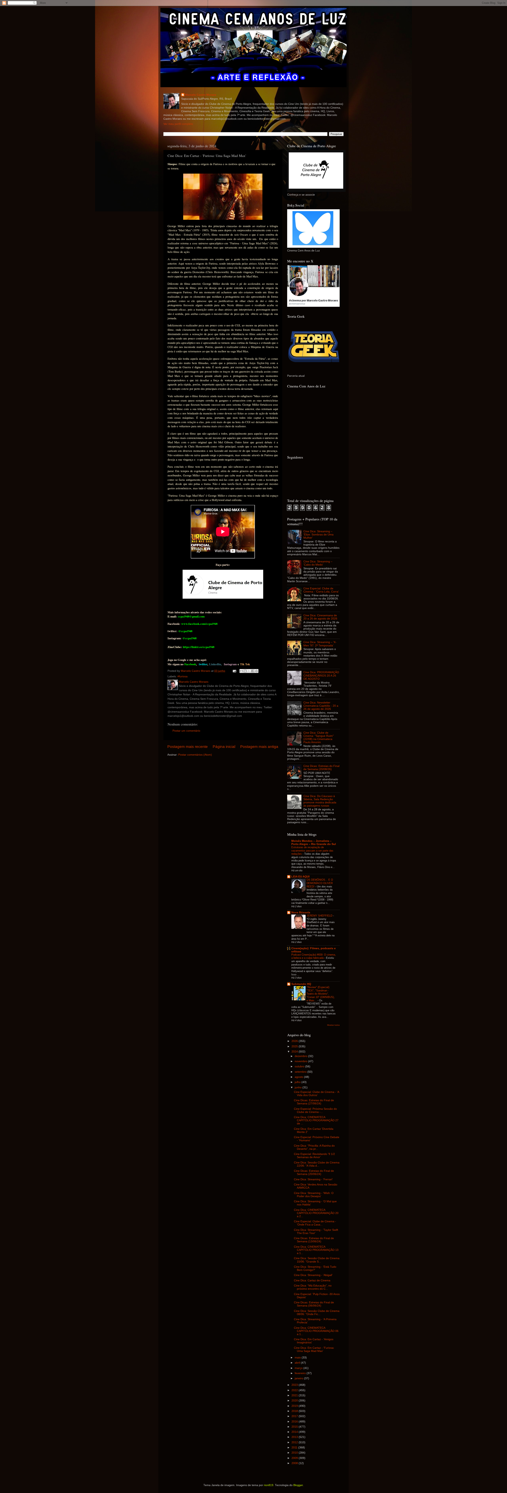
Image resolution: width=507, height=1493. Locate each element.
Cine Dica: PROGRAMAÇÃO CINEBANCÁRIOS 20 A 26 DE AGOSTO (321, 675)
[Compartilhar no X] (249, 671)
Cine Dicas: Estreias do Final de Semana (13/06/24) (314, 1240)
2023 (295, 1384)
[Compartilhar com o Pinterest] (256, 671)
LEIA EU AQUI (300, 876)
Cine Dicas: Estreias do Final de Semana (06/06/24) (314, 1304)
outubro (300, 1066)
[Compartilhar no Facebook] (253, 671)
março (299, 1368)
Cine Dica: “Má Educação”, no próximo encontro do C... (313, 1287)
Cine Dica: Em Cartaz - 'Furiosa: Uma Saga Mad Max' (314, 1349)
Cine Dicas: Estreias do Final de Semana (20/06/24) (314, 1172)
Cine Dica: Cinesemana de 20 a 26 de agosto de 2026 (320, 617)
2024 (295, 1051)
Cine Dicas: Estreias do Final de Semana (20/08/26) (321, 768)
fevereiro (301, 1373)
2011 (295, 1447)
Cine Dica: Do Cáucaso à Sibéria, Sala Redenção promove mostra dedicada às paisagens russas (319, 801)
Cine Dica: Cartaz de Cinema (312, 1280)
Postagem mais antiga (259, 747)
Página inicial (224, 747)
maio (298, 1357)
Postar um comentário (186, 730)
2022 (295, 1390)
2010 (295, 1452)
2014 (295, 1431)
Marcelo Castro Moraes (200, 94)
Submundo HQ (301, 984)
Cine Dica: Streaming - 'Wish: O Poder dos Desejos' (314, 1195)
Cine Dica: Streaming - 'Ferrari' (313, 1179)
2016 (295, 1421)
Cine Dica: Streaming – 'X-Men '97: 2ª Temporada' (319, 644)
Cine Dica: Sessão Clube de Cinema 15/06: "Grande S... (316, 1260)
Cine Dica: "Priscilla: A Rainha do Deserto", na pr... (314, 1147)
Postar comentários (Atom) (195, 754)
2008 (295, 1463)
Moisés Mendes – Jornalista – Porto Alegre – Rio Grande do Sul (313, 842)
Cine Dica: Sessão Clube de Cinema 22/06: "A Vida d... (316, 1164)
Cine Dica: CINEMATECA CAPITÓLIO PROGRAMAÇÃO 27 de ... (316, 1120)
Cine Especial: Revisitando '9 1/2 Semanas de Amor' (314, 1156)
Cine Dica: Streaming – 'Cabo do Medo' (317, 563)
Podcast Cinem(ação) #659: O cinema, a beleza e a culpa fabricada (313, 956)
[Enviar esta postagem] (234, 670)
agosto (299, 1076)
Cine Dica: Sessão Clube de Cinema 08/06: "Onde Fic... (316, 1312)
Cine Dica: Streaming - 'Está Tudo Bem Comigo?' (315, 1268)
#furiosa (182, 676)
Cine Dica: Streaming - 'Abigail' (313, 1275)
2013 (295, 1437)
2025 (295, 1046)
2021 (295, 1395)
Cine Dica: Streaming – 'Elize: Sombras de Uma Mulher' (318, 534)
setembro (301, 1071)
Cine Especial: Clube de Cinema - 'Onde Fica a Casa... (315, 1223)
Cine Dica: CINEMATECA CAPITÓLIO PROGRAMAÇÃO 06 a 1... (316, 1331)
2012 (295, 1442)
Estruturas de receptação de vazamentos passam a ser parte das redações (312, 850)
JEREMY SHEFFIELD (320, 915)
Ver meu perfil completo (178, 123)
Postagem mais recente (187, 747)
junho (298, 1087)
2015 (295, 1426)
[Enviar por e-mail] (241, 671)
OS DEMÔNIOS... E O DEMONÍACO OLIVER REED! (320, 883)
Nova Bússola (300, 912)
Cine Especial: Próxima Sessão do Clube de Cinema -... (315, 1110)
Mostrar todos (333, 1025)
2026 (295, 1041)
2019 (295, 1405)
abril (298, 1362)
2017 (295, 1416)
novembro (301, 1061)
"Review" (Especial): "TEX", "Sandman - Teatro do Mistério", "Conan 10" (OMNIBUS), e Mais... (321, 994)
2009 (295, 1458)
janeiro (299, 1378)
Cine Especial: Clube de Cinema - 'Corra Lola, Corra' (321, 590)
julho (298, 1082)
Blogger (298, 1485)
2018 (295, 1411)
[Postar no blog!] (245, 671)
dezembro (301, 1056)
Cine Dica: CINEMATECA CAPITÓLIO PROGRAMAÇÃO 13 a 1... (316, 1250)
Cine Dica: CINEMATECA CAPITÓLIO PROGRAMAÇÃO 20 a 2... (316, 1213)
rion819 (268, 1485)
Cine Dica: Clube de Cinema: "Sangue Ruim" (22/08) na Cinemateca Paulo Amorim (318, 737)
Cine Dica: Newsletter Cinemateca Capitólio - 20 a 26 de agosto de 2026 (320, 705)
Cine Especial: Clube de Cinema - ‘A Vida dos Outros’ (316, 1094)
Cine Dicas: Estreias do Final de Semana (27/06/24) (314, 1102)
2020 (295, 1400)
